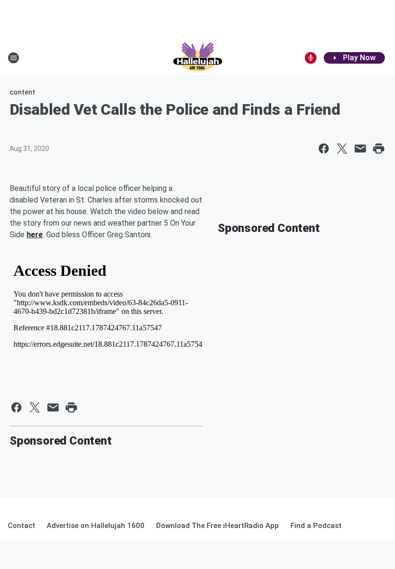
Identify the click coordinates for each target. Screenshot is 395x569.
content (22, 92)
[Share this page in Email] (360, 148)
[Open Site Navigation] (13, 58)
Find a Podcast (316, 525)
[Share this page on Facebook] (323, 148)
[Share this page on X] (342, 148)
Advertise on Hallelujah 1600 (96, 525)
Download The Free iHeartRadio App (217, 525)
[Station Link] (198, 57)
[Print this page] (378, 148)
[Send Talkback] (310, 58)
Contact (21, 525)
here (34, 234)
